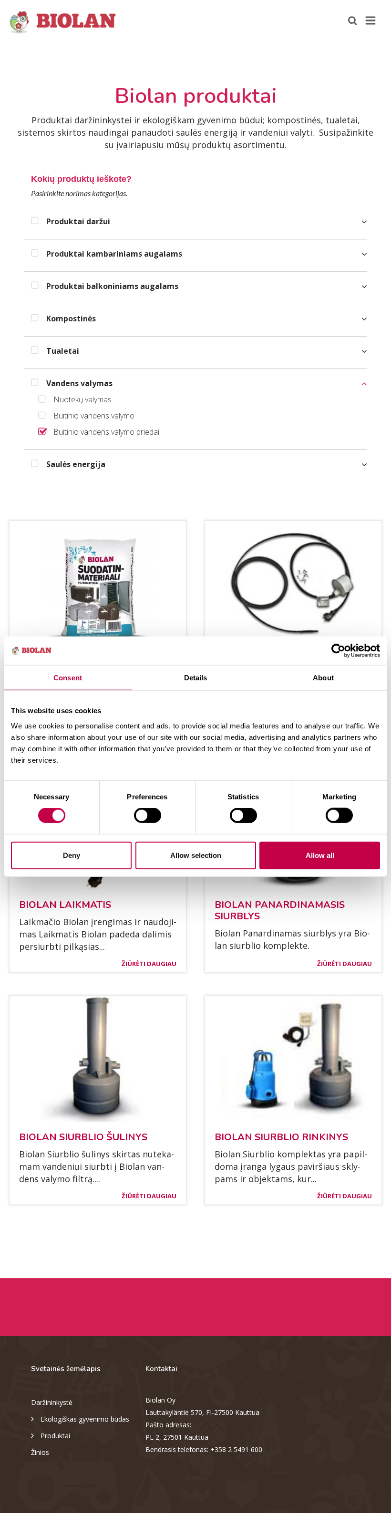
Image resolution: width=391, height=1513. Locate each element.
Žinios (40, 1452)
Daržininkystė (51, 1402)
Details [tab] (195, 678)
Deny (71, 855)
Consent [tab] (67, 678)
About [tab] (323, 678)
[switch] (147, 815)
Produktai (55, 1435)
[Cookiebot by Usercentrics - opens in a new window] (338, 651)
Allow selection (195, 855)
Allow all (320, 855)
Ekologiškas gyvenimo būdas (85, 1418)
